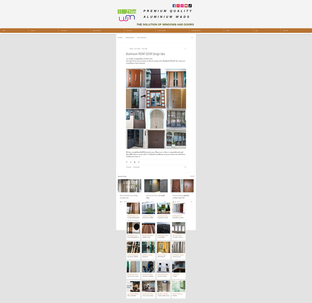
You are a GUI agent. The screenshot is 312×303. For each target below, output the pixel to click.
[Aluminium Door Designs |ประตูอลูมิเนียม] (156, 185)
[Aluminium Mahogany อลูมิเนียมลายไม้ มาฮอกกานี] (182, 185)
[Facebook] (174, 5)
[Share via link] (138, 162)
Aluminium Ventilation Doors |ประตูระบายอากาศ (128, 196)
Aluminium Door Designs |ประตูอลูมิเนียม (155, 196)
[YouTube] (186, 5)
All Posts (120, 37)
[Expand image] (156, 78)
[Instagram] (182, 5)
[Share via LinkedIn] (134, 162)
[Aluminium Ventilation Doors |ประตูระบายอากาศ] (129, 185)
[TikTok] (190, 5)
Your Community (141, 37)
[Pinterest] (178, 5)
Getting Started (130, 37)
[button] (192, 37)
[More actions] (185, 49)
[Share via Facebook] (126, 162)
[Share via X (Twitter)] (130, 162)
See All (192, 176)
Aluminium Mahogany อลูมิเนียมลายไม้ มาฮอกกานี (181, 196)
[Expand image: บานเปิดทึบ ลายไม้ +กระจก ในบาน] (136, 78)
